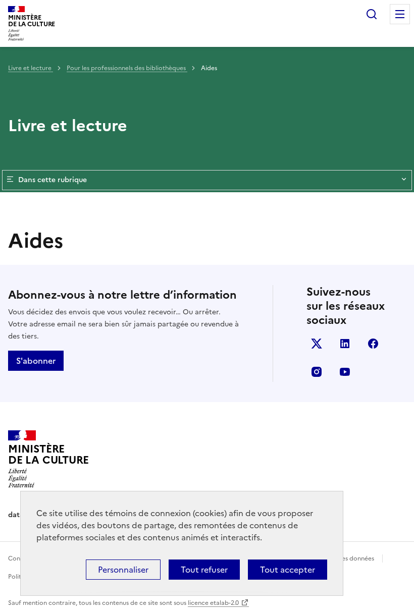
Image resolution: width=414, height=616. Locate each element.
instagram (316, 372)
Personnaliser (123, 570)
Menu (400, 14)
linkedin (345, 343)
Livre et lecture (30, 68)
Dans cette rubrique (52, 180)
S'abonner (36, 361)
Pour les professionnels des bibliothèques (127, 68)
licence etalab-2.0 (213, 602)
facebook (373, 343)
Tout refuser (204, 570)
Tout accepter (287, 570)
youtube (345, 372)
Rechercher (371, 14)
